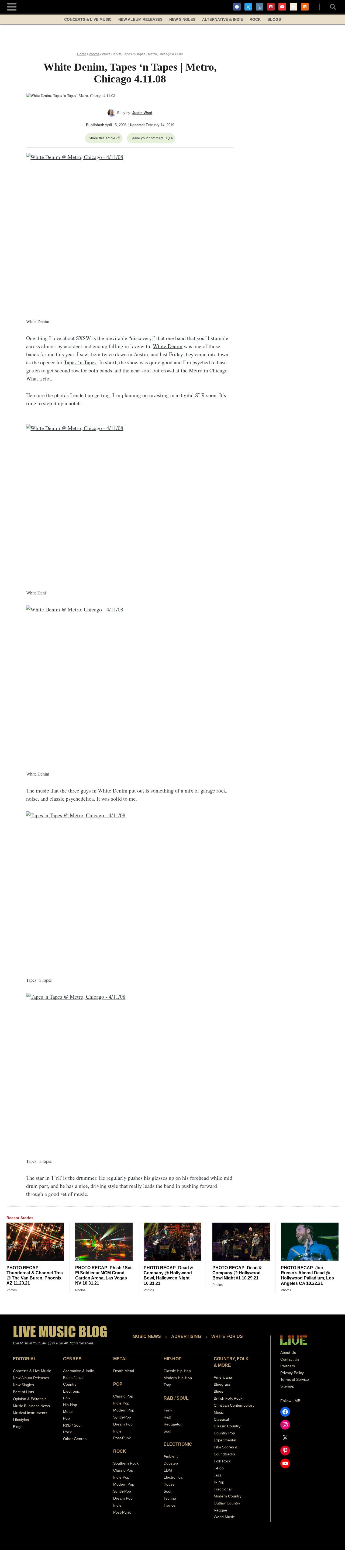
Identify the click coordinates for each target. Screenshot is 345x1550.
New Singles (182, 19)
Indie (117, 1431)
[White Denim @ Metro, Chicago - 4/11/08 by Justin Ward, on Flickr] (130, 231)
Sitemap (287, 1386)
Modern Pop (123, 1410)
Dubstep (171, 1463)
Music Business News (31, 1406)
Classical (221, 1419)
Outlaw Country (227, 1503)
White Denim (167, 346)
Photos (94, 54)
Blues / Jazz (73, 1377)
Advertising (186, 1336)
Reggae (220, 1510)
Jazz (218, 1475)
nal (229, 1489)
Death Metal (123, 1371)
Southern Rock (126, 1463)
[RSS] (305, 7)
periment (225, 1440)
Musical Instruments (30, 1413)
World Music (224, 1517)
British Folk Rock (228, 1398)
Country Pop (224, 1433)
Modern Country (228, 1496)
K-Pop (219, 1482)
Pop (66, 1418)
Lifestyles (21, 1419)
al (234, 1440)
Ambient (171, 1456)
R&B (167, 1417)
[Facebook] (237, 7)
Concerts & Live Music (88, 19)
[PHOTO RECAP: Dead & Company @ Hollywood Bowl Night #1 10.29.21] (241, 1242)
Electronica (173, 1477)
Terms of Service (294, 1379)
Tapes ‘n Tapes (80, 362)
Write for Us (227, 1336)
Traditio (220, 1489)
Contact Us (289, 1359)
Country (70, 1384)
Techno (170, 1498)
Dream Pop (123, 1424)
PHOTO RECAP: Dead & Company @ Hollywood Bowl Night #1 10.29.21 (237, 1272)
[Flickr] (293, 7)
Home (81, 54)
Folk (66, 1398)
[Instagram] (259, 7)
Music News (147, 1336)
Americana (223, 1377)
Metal (68, 1411)
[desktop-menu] (11, 6)
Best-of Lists (23, 1392)
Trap (167, 1385)
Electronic (71, 1391)
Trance (169, 1505)
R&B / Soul (72, 1425)
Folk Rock (222, 1461)
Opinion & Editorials (29, 1399)
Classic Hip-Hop (177, 1371)
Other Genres (75, 1439)
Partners (287, 1366)
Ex (216, 1440)
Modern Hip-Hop (178, 1378)
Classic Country (227, 1426)
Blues (218, 1391)
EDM (168, 1470)
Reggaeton (173, 1424)
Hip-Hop (70, 1405)
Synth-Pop (122, 1417)
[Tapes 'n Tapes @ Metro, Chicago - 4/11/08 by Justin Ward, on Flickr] (130, 889)
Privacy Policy (292, 1373)
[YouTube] (282, 7)
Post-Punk (122, 1438)
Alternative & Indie (222, 19)
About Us (288, 1352)
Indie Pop (121, 1403)
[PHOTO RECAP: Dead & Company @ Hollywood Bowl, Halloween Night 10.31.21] (172, 1242)
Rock (255, 19)
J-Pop (219, 1468)
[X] (248, 7)
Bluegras (221, 1384)
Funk (168, 1410)
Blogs (274, 19)
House (169, 1484)
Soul (167, 1431)
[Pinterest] (271, 7)
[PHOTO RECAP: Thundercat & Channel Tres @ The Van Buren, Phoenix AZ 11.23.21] (35, 1242)
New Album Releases (140, 19)
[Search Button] (330, 6)
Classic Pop (123, 1396)
